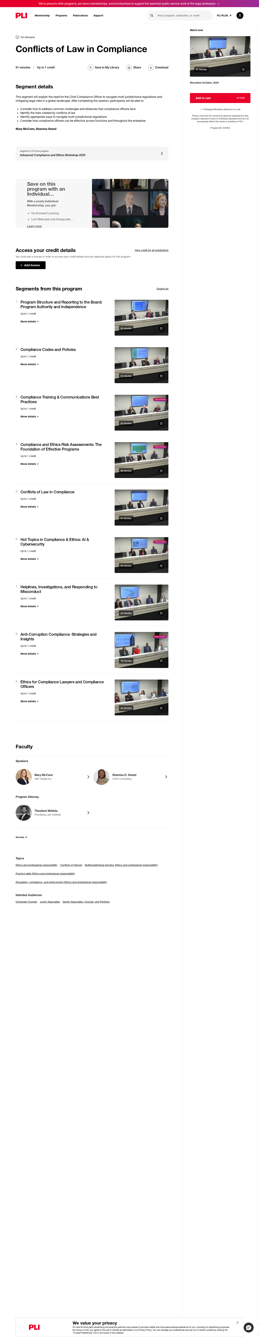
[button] (249, 1328)
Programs (61, 15)
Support (98, 15)
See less (20, 837)
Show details (28, 321)
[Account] (240, 15)
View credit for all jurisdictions (151, 250)
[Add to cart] (141, 318)
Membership (42, 15)
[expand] (218, 3)
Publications (80, 15)
